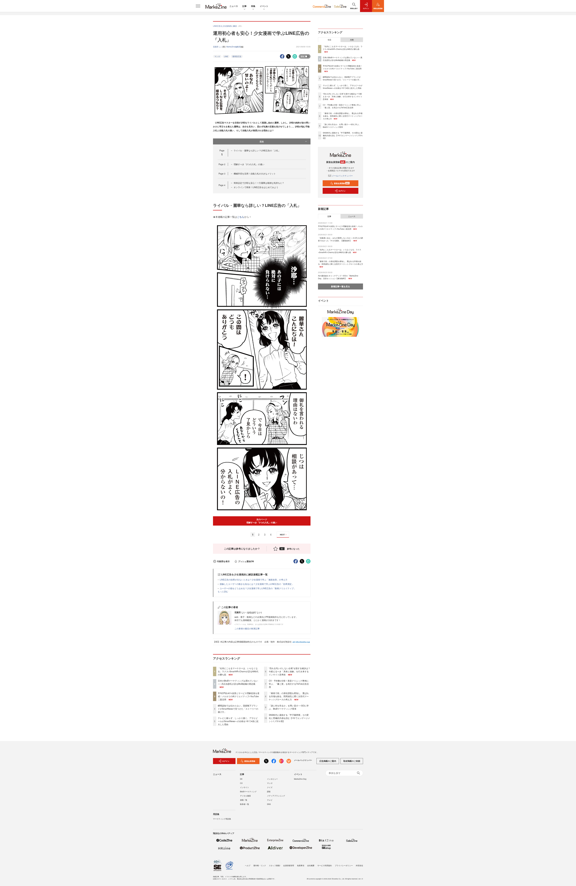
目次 (262, 141)
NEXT (282, 534)
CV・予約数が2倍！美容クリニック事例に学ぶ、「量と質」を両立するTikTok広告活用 (289, 683)
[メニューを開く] (198, 6)
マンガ (217, 56)
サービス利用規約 (324, 865)
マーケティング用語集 (222, 818)
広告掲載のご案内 (327, 760)
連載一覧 (243, 800)
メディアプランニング (276, 795)
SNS (269, 804)
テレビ (269, 800)
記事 (244, 5)
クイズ (269, 787)
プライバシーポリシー (344, 865)
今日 (329, 39)
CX (241, 783)
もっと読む (223, 591)
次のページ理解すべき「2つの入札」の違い (261, 521)
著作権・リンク (259, 865)
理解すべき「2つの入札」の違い (249, 164)
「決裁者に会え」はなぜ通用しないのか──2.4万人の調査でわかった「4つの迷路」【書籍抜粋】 (340, 239)
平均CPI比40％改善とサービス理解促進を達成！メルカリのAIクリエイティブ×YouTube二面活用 (238, 696)
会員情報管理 (288, 865)
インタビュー (272, 779)
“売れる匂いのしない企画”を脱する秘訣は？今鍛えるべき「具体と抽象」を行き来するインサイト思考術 (289, 671)
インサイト (244, 787)
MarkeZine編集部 (233, 46)
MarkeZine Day (300, 779)
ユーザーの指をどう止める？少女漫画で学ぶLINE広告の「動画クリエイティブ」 (258, 588)
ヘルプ (247, 865)
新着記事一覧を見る (340, 286)
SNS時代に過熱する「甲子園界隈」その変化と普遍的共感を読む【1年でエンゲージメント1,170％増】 (289, 718)
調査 (269, 791)
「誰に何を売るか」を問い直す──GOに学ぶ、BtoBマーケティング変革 (289, 707)
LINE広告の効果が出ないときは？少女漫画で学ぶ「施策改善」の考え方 (253, 579)
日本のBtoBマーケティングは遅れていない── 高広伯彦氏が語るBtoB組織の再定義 (238, 682)
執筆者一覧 (244, 804)
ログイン (342, 190)
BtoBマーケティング (248, 791)
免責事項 (300, 865)
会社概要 (310, 865)
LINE (226, 56)
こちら (240, 217)
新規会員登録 (341, 183)
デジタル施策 (245, 795)
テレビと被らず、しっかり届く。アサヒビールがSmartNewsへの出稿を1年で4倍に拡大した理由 (238, 721)
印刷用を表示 (223, 561)
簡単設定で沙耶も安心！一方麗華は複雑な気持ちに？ (259, 182)
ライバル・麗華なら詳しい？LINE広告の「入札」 (257, 150)
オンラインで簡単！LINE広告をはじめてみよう (256, 187)
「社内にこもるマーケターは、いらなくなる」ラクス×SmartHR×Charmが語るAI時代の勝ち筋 (238, 671)
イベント (264, 5)
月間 (352, 39)
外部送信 (359, 865)
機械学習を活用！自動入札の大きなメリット (255, 173)
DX (241, 779)
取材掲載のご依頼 (351, 760)
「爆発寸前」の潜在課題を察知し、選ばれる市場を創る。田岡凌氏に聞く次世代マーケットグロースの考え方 (289, 696)
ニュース (234, 5)
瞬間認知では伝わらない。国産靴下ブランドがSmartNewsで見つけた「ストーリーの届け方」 (238, 708)
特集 (253, 5)
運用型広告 (236, 56)
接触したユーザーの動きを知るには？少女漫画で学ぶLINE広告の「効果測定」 (257, 583)
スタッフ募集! (274, 865)
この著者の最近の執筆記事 (247, 628)
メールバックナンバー (342, 175)
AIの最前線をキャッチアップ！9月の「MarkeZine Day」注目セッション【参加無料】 (338, 277)
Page (222, 164)
